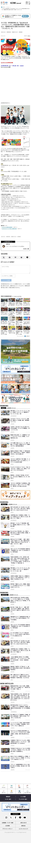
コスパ (11, 792)
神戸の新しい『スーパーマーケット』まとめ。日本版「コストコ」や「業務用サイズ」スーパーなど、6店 (20, 412)
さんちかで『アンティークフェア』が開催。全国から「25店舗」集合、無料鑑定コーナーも (19, 420)
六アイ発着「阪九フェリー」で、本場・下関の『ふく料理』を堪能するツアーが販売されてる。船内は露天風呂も (20, 444)
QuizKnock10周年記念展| (6, 227)
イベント (3, 32)
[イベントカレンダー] (15, 373)
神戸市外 (9, 32)
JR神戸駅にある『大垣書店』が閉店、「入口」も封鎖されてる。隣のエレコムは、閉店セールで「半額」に (20, 516)
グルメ (11, 787)
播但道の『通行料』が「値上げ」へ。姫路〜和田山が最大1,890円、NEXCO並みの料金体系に (20, 668)
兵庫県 (21, 32)
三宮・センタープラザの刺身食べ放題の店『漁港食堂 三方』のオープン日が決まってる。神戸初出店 (20, 550)
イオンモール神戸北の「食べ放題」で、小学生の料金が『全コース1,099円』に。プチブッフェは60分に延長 (20, 460)
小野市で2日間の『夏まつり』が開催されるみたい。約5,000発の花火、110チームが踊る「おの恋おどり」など (20, 577)
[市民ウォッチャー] (15, 393)
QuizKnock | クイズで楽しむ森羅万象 (9, 228)
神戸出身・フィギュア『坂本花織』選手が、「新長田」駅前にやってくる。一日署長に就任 (19, 524)
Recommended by (20, 336)
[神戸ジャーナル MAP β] (15, 499)
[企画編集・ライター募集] (15, 383)
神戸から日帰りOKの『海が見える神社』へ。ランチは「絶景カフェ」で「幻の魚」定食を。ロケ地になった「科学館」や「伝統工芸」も (20, 600)
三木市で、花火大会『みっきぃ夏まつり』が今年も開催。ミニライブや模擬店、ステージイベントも (20, 428)
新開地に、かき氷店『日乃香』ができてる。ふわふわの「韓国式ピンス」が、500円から (20, 476)
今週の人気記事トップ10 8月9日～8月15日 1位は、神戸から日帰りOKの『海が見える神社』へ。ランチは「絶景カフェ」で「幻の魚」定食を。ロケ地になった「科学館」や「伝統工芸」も (20, 560)
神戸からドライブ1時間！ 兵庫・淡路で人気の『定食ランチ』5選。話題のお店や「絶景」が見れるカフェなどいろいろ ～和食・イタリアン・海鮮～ (20, 541)
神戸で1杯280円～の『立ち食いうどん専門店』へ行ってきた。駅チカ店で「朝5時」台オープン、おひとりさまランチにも (20, 508)
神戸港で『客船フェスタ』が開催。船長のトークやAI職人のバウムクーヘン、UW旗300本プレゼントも (20, 585)
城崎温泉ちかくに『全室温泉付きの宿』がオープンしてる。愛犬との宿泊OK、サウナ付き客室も (20, 618)
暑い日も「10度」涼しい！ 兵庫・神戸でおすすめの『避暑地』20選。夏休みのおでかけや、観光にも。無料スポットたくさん (20, 609)
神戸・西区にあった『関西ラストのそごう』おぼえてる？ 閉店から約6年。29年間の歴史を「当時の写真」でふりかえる (20, 676)
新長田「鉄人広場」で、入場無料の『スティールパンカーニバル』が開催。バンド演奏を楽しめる (20, 436)
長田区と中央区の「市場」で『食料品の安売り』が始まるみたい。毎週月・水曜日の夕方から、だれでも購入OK (20, 452)
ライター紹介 (8, 799)
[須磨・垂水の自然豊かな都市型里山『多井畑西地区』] (15, 363)
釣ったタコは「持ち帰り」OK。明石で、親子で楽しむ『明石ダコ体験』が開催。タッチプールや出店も (20, 533)
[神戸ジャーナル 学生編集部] (15, 403)
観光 (19, 787)
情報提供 (8, 796)
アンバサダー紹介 (23, 799)
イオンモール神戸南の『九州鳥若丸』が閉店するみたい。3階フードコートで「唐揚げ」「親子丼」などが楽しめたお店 (20, 484)
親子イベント (15, 32)
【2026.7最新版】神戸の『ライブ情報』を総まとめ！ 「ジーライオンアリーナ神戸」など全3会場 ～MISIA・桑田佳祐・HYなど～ (20, 659)
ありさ (29, 35)
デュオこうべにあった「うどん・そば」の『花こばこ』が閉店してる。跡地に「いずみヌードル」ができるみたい (20, 468)
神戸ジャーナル (15, 832)
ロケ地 (19, 792)
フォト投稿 (23, 796)
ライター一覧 (26, 248)
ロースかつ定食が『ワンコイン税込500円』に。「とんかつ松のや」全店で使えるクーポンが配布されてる (20, 634)
